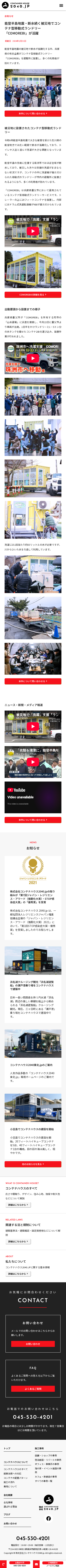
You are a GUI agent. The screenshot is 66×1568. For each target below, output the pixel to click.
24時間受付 (53, 1563)
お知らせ (9, 16)
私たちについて (16, 1261)
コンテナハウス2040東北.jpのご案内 (31, 1065)
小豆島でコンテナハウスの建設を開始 (32, 1129)
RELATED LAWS (14, 1220)
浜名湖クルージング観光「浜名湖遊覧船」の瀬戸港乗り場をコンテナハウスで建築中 (32, 985)
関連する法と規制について (23, 1224)
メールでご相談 (52, 1566)
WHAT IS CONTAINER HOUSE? (22, 1183)
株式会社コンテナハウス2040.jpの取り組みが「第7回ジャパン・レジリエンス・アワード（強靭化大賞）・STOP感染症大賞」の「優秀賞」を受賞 (32, 897)
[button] (61, 5)
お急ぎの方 (19, 1563)
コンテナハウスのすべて (21, 1188)
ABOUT (9, 1256)
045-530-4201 (20, 1566)
